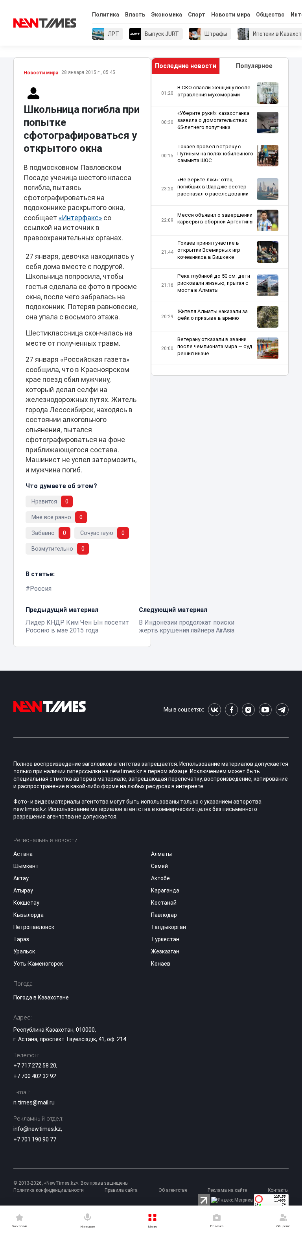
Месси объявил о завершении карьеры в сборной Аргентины (215, 218)
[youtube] (265, 709)
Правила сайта (121, 1190)
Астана (23, 854)
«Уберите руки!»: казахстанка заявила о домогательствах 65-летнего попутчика (213, 120)
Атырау (23, 890)
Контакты (278, 1190)
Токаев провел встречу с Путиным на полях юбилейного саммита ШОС (215, 154)
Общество (270, 14)
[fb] (231, 709)
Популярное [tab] (254, 66)
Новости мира (230, 14)
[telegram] (282, 709)
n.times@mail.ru (34, 1102)
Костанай (164, 903)
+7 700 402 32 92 (34, 1076)
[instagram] (248, 709)
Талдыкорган (168, 927)
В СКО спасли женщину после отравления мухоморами (213, 91)
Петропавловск (33, 927)
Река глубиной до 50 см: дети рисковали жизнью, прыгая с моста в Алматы (213, 283)
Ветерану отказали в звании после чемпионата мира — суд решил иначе (214, 346)
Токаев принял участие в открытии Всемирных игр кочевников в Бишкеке (208, 250)
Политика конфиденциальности (48, 1190)
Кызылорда (28, 915)
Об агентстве (172, 1190)
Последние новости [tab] (185, 66)
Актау (21, 878)
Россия (41, 588)
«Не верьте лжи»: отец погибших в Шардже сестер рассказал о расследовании (213, 187)
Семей (159, 866)
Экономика (166, 14)
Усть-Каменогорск (38, 963)
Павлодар (164, 915)
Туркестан (165, 939)
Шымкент (26, 866)
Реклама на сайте (227, 1190)
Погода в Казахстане (41, 997)
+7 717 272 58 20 (34, 1065)
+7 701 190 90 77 (34, 1139)
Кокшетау (26, 903)
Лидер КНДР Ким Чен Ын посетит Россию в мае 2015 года (77, 626)
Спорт (196, 14)
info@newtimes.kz (37, 1129)
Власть (135, 14)
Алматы (161, 854)
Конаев (160, 963)
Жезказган (165, 951)
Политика (105, 14)
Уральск (24, 951)
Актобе (160, 878)
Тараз (21, 939)
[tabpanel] (219, 224)
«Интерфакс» (80, 218)
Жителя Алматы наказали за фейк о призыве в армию (212, 314)
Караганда (165, 890)
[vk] (214, 709)
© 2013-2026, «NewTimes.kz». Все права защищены (71, 1183)
